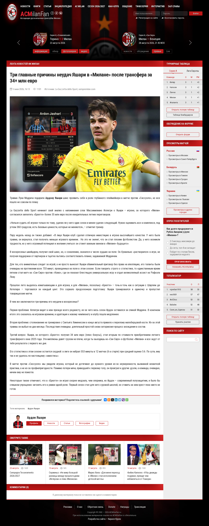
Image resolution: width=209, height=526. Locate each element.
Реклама (68, 506)
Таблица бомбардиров (183, 115)
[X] (112, 399)
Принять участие (183, 322)
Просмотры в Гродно (178, 179)
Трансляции (140, 506)
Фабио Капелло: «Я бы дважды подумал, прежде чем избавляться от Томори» (142, 475)
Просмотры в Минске (178, 172)
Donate (111, 506)
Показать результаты (183, 267)
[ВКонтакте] (105, 399)
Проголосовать (183, 261)
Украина (171, 191)
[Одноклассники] (108, 399)
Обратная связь (95, 506)
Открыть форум (183, 134)
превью (157, 51)
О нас (79, 506)
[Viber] (123, 399)
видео (84, 51)
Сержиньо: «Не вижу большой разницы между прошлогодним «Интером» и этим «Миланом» (64, 475)
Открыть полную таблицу (183, 109)
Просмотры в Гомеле (178, 175)
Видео (102, 423)
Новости (25, 6)
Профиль (34, 423)
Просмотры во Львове (179, 199)
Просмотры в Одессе (178, 203)
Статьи (47, 6)
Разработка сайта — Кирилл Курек (104, 519)
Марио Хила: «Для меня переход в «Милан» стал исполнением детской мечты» (104, 475)
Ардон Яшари (34, 408)
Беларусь (172, 167)
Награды (124, 506)
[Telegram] (119, 399)
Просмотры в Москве (178, 155)
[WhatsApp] (126, 399)
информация (41, 51)
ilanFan (34, 14)
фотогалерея (69, 51)
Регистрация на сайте (148, 18)
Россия (171, 150)
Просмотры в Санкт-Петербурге (183, 159)
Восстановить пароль (174, 18)
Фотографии (84, 423)
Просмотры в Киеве (177, 195)
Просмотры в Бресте (178, 183)
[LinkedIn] (116, 399)
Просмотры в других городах (183, 211)
